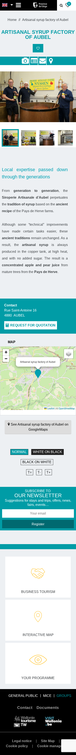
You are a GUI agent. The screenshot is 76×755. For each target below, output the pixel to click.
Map (51, 58)
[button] (38, 373)
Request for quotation (42, 58)
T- (39, 472)
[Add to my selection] (38, 48)
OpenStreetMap (66, 408)
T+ (48, 472)
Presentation (34, 58)
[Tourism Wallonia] (25, 721)
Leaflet (50, 408)
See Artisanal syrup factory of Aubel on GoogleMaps (39, 427)
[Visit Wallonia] (53, 721)
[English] (5, 5)
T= (30, 472)
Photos (25, 61)
